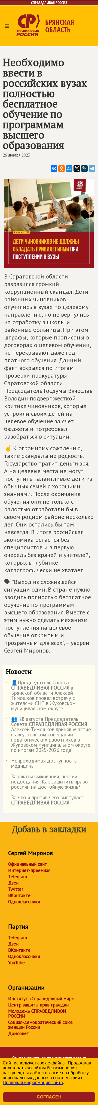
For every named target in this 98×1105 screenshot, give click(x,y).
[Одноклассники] (61, 168)
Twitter (15, 889)
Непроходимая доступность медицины (41, 763)
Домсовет (18, 1033)
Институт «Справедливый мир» (41, 998)
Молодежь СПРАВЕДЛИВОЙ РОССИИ (37, 1013)
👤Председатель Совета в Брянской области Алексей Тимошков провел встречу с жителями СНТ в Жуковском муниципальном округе (41, 696)
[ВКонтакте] (54, 168)
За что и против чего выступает (45, 800)
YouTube (16, 962)
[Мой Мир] (69, 168)
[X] (77, 168)
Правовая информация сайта (33, 1082)
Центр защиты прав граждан (38, 1004)
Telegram (17, 876)
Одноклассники (24, 901)
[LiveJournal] (84, 168)
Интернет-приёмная (29, 870)
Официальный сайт (27, 864)
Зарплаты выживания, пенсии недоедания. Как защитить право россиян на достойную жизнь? (47, 782)
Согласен (49, 1097)
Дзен (13, 882)
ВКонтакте (19, 895)
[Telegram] (92, 168)
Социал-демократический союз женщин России (40, 1025)
